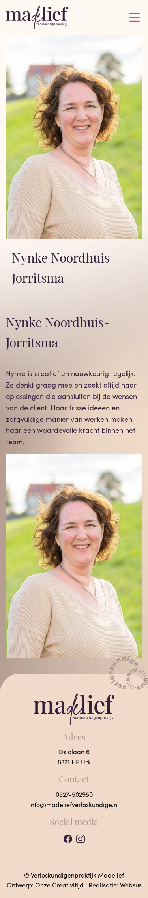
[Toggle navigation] (134, 17)
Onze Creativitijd (59, 885)
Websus (131, 885)
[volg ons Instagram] (80, 839)
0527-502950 (74, 794)
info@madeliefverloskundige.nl (74, 804)
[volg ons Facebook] (68, 839)
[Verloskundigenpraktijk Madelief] (37, 16)
